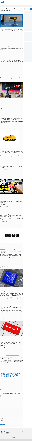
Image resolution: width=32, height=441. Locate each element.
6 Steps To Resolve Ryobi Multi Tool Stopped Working (10, 375)
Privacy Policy (23, 433)
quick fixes (5, 64)
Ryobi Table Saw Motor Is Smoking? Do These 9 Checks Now (11, 373)
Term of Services (23, 434)
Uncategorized (26, 40)
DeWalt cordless (9, 80)
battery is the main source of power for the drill (7, 150)
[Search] (31, 9)
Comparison (25, 35)
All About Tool (26, 34)
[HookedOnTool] (2, 2)
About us (23, 431)
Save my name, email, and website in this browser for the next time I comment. (12, 422)
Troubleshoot (2, 389)
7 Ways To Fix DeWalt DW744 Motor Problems (9, 376)
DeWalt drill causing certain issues (6, 79)
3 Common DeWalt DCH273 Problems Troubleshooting (10, 374)
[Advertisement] (11, 38)
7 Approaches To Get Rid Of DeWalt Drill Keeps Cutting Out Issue (12, 377)
